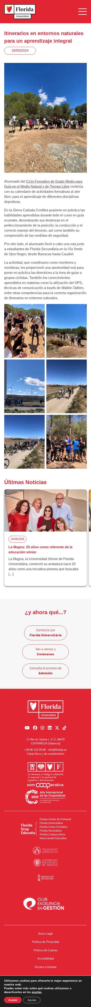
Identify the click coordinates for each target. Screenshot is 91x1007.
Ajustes (32, 1000)
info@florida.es (57, 749)
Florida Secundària (51, 830)
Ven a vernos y (46, 652)
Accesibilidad (45, 958)
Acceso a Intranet (46, 967)
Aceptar (12, 1000)
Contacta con (46, 633)
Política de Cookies (46, 950)
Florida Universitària (51, 823)
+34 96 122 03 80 (35, 749)
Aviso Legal (45, 933)
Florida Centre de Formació (55, 819)
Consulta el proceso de (45, 671)
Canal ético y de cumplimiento (45, 753)
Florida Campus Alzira (52, 834)
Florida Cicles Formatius (54, 826)
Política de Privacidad (45, 941)
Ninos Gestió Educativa (53, 838)
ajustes (36, 992)
